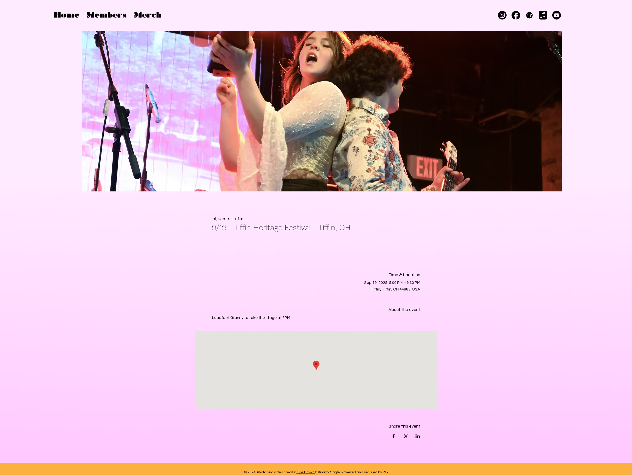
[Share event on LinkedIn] (417, 436)
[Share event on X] (405, 436)
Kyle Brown (305, 472)
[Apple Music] (543, 15)
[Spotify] (529, 15)
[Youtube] (556, 15)
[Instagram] (502, 15)
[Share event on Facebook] (393, 436)
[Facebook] (516, 15)
